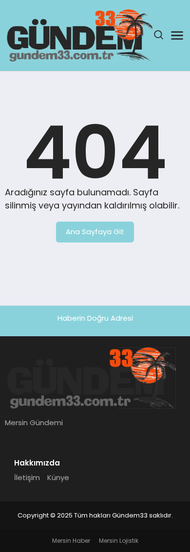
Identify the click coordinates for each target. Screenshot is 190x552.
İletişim (27, 477)
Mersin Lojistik (118, 540)
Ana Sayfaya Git (95, 231)
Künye (58, 477)
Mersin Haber (71, 540)
